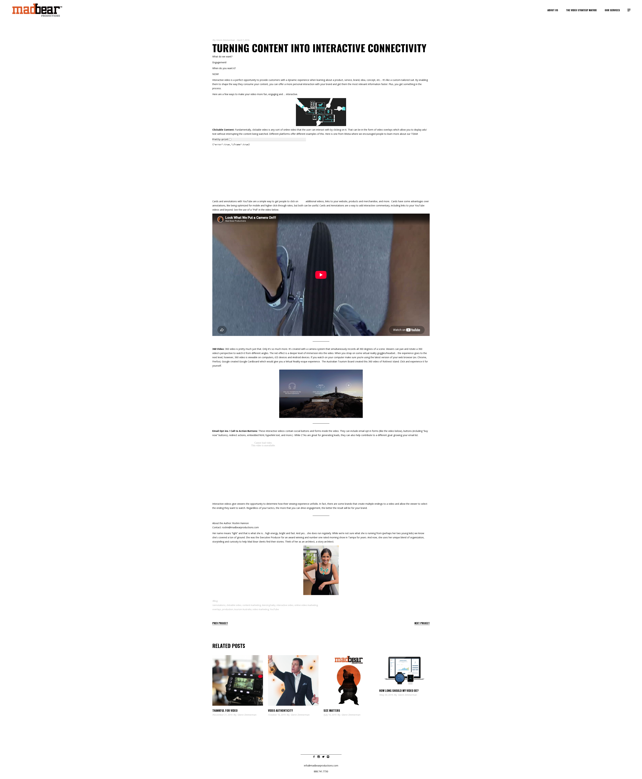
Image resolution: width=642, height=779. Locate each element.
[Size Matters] (349, 680)
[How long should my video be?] (404, 670)
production (227, 609)
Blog (215, 600)
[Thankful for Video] (237, 680)
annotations (219, 605)
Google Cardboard (249, 361)
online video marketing (306, 605)
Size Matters (332, 710)
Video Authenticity (280, 710)
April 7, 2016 (243, 40)
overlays (216, 609)
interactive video (285, 605)
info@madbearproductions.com (321, 765)
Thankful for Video (225, 710)
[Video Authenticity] (293, 680)
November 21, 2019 (222, 714)
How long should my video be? (399, 690)
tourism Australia (242, 609)
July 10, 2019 (330, 714)
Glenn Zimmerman (225, 40)
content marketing (251, 605)
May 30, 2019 (386, 694)
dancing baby (269, 605)
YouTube (248, 201)
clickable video (260, 129)
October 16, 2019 (277, 714)
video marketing (260, 609)
